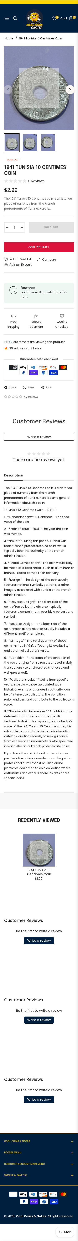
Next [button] (70, 89)
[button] (13, 396)
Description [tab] (13, 475)
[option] (39, 88)
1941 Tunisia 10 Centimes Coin (39, 872)
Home (9, 38)
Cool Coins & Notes (31, 1216)
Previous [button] (7, 89)
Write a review (39, 437)
